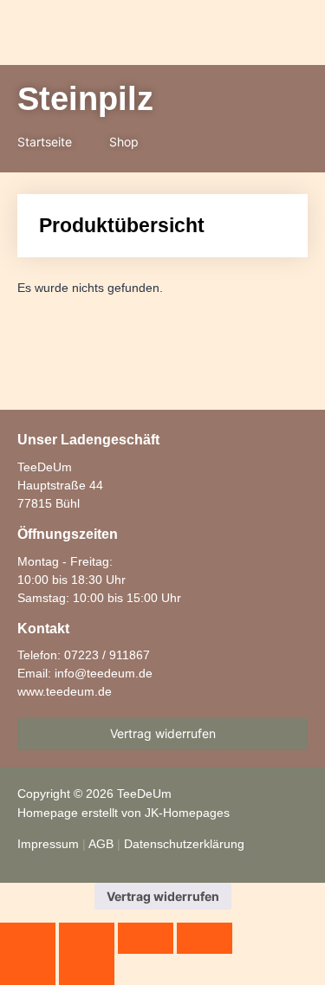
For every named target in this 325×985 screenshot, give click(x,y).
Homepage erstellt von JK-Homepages (123, 813)
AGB (101, 844)
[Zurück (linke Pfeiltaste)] (27, 969)
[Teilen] (145, 938)
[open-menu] (176, 35)
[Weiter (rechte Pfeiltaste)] (86, 969)
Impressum (48, 844)
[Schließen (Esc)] (204, 938)
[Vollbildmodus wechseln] (86, 938)
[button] (226, 34)
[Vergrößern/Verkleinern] (27, 938)
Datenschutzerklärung (184, 844)
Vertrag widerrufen (163, 896)
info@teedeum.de (104, 673)
